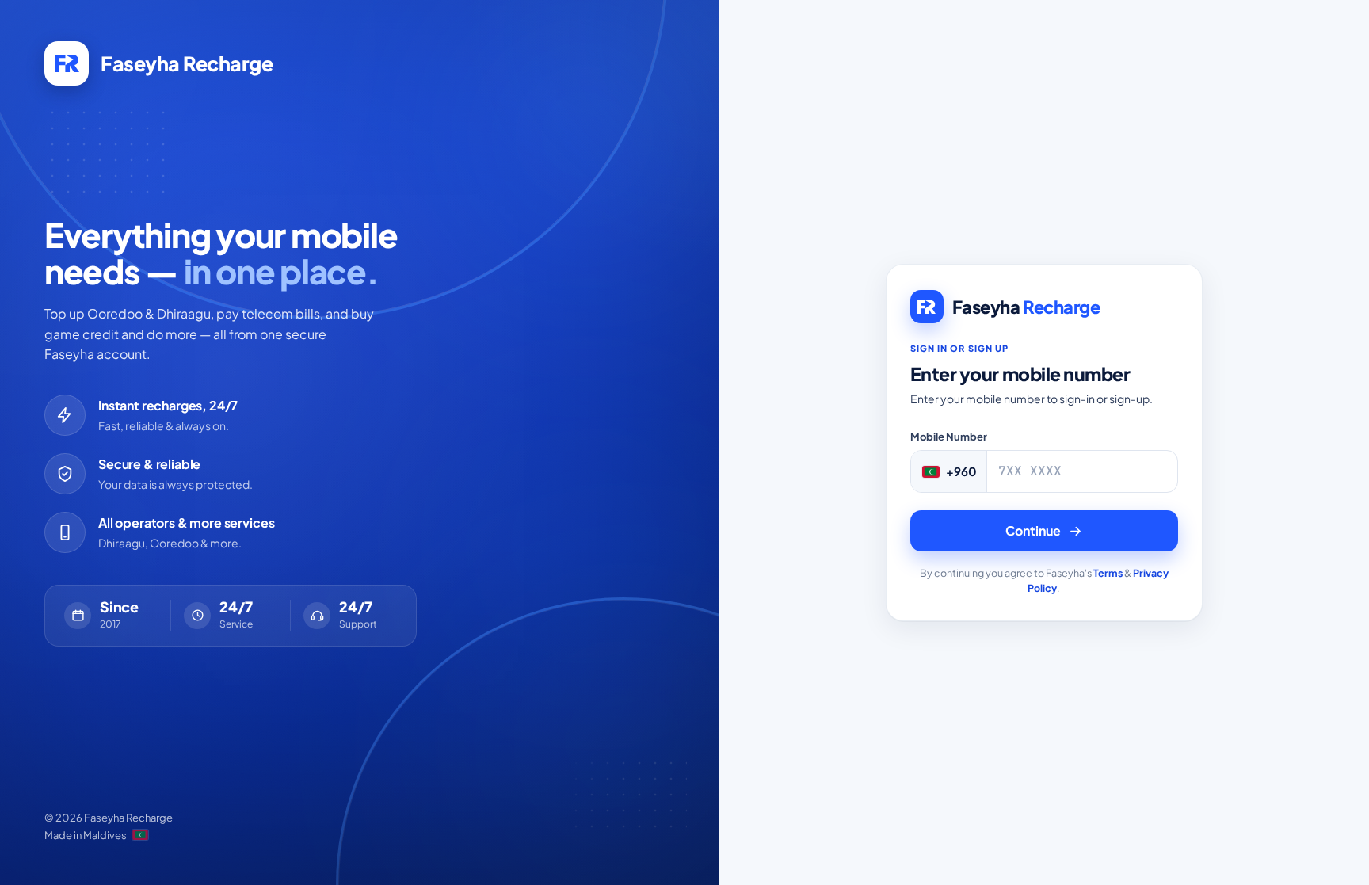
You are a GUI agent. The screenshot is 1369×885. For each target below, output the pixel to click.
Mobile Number (948, 436)
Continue (1033, 530)
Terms (1108, 572)
